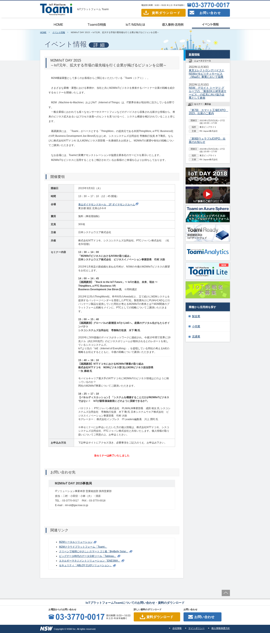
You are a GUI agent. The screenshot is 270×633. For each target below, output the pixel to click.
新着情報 (194, 54)
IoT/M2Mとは (135, 24)
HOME (43, 32)
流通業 (196, 336)
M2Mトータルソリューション (76, 541)
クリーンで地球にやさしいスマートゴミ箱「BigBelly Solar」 (93, 551)
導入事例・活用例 (173, 24)
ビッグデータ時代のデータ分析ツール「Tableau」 (87, 556)
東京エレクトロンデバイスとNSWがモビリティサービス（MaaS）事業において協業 (206, 73)
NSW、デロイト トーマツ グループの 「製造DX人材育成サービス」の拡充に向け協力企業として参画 (207, 92)
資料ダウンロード (166, 13)
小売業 (196, 326)
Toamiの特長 (97, 24)
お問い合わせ (210, 13)
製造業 (196, 316)
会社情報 (177, 628)
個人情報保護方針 (220, 628)
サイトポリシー (196, 628)
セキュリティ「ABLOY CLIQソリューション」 (85, 565)
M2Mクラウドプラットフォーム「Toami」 (83, 546)
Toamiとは (59, 24)
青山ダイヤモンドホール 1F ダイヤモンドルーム (106, 204)
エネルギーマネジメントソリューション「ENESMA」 (89, 560)
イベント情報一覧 (211, 24)
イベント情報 (58, 32)
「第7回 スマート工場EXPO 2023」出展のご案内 (208, 112)
